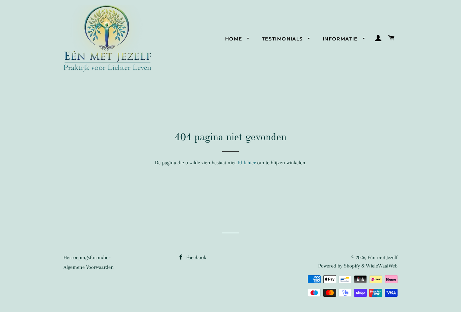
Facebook (195, 257)
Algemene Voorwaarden (88, 267)
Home (234, 39)
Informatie (341, 39)
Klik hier (247, 163)
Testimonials (283, 39)
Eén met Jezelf (383, 257)
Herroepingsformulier (86, 257)
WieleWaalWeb (382, 266)
